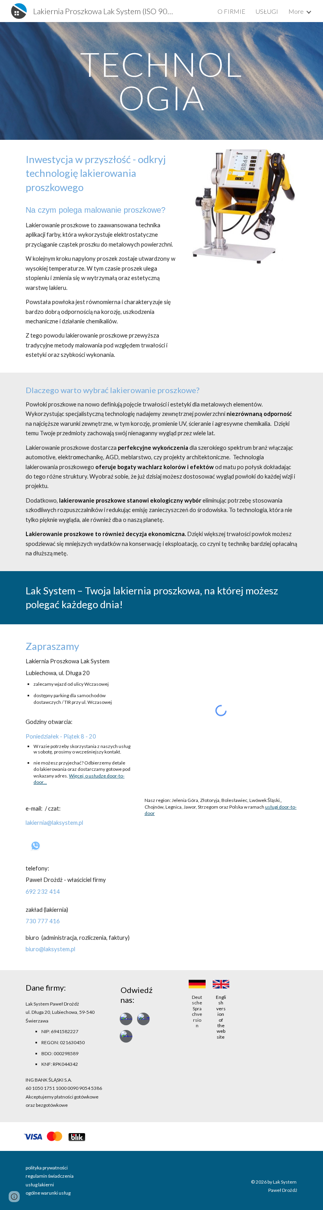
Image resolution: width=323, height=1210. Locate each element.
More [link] (296, 11)
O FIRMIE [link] (231, 11)
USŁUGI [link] (267, 11)
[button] (14, 1196)
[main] (161, 81)
